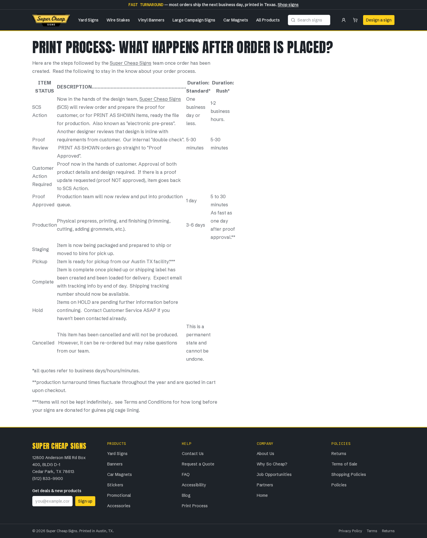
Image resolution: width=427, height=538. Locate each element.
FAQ (186, 474)
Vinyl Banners (151, 20)
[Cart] (355, 20)
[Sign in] (343, 20)
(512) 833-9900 (47, 478)
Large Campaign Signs (194, 20)
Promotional (119, 495)
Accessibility (194, 485)
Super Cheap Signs (130, 63)
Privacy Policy (350, 531)
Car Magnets (235, 20)
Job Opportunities (274, 474)
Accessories (118, 505)
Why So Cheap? (272, 464)
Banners (115, 464)
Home (262, 495)
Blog (186, 495)
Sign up (85, 501)
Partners (265, 485)
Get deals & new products (56, 490)
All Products (268, 20)
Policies (339, 485)
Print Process (195, 505)
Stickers (115, 485)
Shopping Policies (348, 474)
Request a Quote (198, 464)
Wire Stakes (118, 20)
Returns (338, 453)
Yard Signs (88, 20)
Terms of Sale (344, 464)
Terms (372, 531)
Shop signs (288, 4)
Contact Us (193, 453)
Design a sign (379, 20)
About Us (265, 453)
